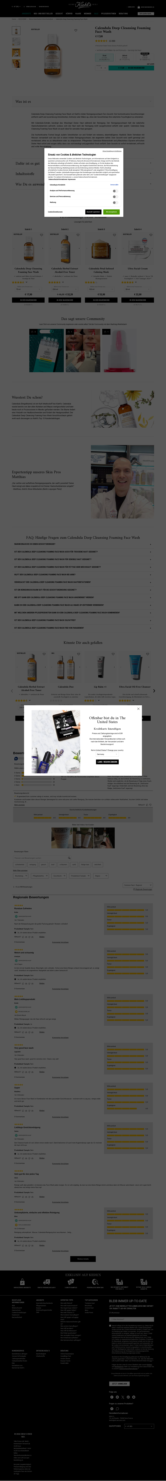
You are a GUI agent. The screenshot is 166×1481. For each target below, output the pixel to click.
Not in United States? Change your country (107, 750)
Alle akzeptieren (111, 212)
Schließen (138, 709)
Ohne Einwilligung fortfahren (112, 151)
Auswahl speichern (93, 212)
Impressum (72, 179)
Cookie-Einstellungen (55, 212)
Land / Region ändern (107, 762)
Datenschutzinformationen (58, 179)
